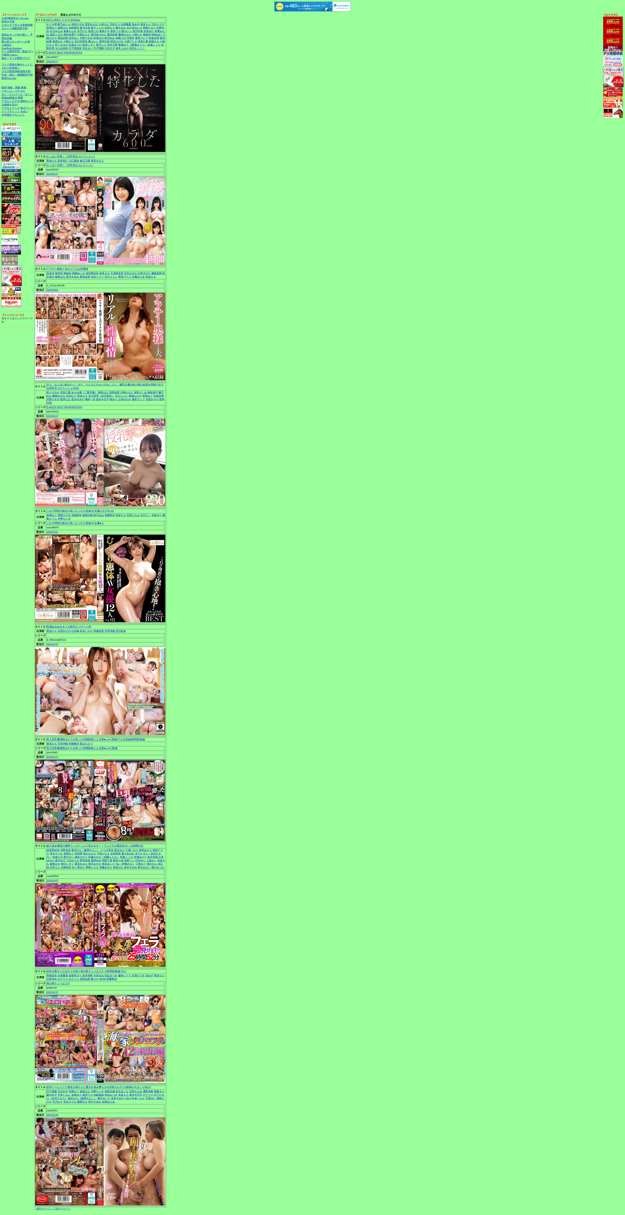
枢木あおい (144, 867)
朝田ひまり (149, 27)
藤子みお (121, 27)
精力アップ (26, 108)
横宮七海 (118, 860)
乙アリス (63, 979)
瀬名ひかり (81, 857)
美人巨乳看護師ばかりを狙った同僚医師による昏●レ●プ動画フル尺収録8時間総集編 (96, 739)
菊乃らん (101, 44)
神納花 (67, 273)
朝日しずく (67, 863)
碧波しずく (88, 44)
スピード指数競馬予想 (14, 28)
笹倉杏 (50, 273)
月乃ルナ (57, 1101)
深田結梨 (114, 392)
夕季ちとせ (64, 518)
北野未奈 (65, 850)
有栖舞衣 (74, 743)
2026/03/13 (52, 757)
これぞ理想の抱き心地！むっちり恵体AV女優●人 (75, 523)
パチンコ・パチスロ (13, 91)
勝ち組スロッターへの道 (15, 41)
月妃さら (115, 24)
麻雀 (23, 87)
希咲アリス (124, 276)
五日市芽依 (81, 41)
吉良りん (55, 867)
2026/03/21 (52, 531)
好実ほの (98, 38)
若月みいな (122, 1091)
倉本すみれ (130, 867)
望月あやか (94, 863)
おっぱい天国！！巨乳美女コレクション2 (71, 156)
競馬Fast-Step (8, 78)
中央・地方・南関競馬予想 (17, 74)
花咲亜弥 (74, 27)
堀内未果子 (69, 34)
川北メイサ (157, 24)
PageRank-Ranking (11, 48)
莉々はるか (61, 44)
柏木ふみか (122, 48)
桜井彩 (59, 273)
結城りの (57, 857)
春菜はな (118, 867)
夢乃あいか (64, 24)
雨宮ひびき (116, 41)
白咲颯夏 (126, 24)
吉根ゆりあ (138, 276)
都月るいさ (103, 1098)
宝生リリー (97, 276)
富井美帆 (87, 975)
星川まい (68, 857)
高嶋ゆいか (78, 273)
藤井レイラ (124, 975)
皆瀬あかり (140, 857)
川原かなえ (103, 853)
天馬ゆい (151, 1098)
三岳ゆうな (72, 860)
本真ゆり (156, 515)
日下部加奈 (75, 48)
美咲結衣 (52, 975)
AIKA (128, 1098)
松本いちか (86, 631)
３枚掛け (6, 45)
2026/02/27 (52, 992)
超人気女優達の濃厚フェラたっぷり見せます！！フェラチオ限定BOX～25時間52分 (95, 845)
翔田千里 (107, 860)
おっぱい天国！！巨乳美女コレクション (70, 165)
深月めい (74, 38)
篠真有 (147, 34)
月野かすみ (86, 38)
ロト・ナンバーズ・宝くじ (17, 94)
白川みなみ (56, 31)
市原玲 (130, 38)
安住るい (87, 48)
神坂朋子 (152, 392)
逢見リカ (115, 31)
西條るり (159, 1091)
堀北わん (152, 863)
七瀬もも (137, 34)
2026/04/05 (52, 290)
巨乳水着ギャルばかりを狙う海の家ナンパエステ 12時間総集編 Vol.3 (86, 971)
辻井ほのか (144, 273)
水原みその (152, 399)
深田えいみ (140, 392)
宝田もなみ (133, 515)
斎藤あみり (105, 867)
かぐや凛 (52, 24)
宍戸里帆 (98, 48)
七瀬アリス (130, 41)
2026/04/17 (52, 61)
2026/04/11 (52, 174)
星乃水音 (85, 27)
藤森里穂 (156, 273)
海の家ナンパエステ (58, 983)
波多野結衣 (92, 273)
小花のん (104, 24)
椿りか (95, 979)
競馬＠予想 (7, 21)
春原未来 (85, 276)
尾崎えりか (92, 867)
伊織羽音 (98, 631)
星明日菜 (104, 41)
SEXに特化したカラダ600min (63, 20)
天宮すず (109, 48)
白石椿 (75, 631)
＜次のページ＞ (62, 1208)
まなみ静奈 (61, 48)
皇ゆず (149, 975)
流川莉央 (121, 631)
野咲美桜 (85, 860)
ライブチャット (10, 111)
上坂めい (151, 860)
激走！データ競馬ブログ (15, 58)
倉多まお (104, 273)
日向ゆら (140, 860)
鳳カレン (93, 41)
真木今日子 (102, 399)
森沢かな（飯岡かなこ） (85, 850)
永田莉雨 (115, 853)
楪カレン (126, 31)
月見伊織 (109, 631)
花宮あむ (149, 31)
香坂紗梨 (63, 38)
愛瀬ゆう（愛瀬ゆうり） (132, 44)
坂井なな (65, 399)
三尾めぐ (141, 863)
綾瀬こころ (153, 44)
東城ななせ (135, 396)
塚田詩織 (87, 515)
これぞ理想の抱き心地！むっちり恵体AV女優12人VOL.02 (80, 510)
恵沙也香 (137, 31)
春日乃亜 (85, 160)
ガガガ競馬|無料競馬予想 (16, 71)
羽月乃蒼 (112, 44)
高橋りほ (121, 38)
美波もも (145, 24)
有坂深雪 (154, 38)
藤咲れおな (124, 34)
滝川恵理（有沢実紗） (101, 396)
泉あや (136, 24)
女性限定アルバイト (13, 114)
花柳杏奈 (66, 867)
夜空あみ (109, 38)
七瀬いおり (131, 850)
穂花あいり (108, 863)
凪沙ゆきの (77, 399)
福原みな (57, 41)
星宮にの (93, 31)
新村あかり (145, 850)
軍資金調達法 (9, 97)
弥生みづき (111, 975)
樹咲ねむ (156, 34)
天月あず (63, 1091)
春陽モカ (154, 41)
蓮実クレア (141, 38)
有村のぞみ (77, 24)
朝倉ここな (126, 857)
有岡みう (52, 27)
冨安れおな (91, 24)
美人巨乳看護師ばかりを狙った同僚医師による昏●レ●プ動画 (82, 748)
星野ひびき (64, 515)
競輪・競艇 (13, 87)
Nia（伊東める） (125, 863)
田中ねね (98, 515)
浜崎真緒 (98, 1095)
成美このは (56, 34)
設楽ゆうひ (75, 44)
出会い (24, 111)
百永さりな (56, 853)
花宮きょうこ (137, 48)
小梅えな (68, 41)
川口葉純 (74, 160)
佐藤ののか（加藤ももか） (103, 857)
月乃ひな (82, 31)
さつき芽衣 (107, 850)
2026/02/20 (52, 1115)
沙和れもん (83, 34)
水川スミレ (111, 276)
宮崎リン (129, 860)
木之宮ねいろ (134, 27)
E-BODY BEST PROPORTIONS (64, 52)
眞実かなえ (97, 160)
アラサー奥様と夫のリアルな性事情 (67, 269)
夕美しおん (64, 1095)
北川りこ (145, 515)
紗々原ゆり (78, 867)
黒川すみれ (72, 276)
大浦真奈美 (116, 273)
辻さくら (74, 979)
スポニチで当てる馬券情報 (17, 25)
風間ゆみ (96, 860)
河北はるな (130, 273)
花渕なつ (109, 27)
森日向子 (60, 860)
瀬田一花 (90, 399)
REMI (102, 979)
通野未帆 (148, 1091)
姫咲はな (63, 27)
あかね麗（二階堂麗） (84, 392)
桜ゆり (114, 399)
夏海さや (104, 31)
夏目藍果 (112, 34)
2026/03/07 (52, 880)
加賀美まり (75, 975)
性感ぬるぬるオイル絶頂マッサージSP (69, 626)
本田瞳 (78, 853)
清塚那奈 (76, 515)
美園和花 (109, 515)
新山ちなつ (86, 743)
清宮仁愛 (143, 41)
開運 (20, 97)
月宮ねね (98, 975)
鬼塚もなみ (69, 31)
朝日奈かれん (98, 34)
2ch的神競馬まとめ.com (14, 18)
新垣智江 (63, 160)
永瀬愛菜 (63, 975)
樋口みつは (157, 867)
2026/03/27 (52, 416)
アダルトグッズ (10, 108)
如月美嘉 (152, 857)
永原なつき (138, 975)
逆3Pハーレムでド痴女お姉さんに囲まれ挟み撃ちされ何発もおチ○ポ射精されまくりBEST (99, 1087)
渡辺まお (119, 850)
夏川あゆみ (127, 853)
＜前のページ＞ (43, 1208)
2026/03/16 (52, 644)
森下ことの (97, 27)
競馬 (4, 87)
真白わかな (89, 853)
